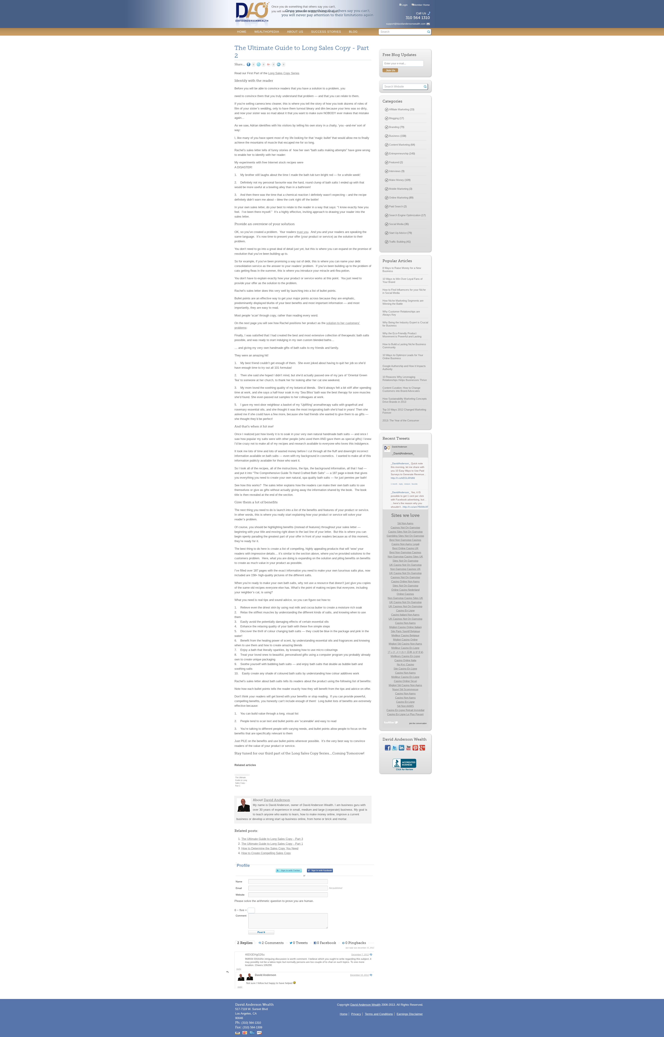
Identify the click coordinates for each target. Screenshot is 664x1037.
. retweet (406, 484)
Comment (241, 915)
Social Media (396, 224)
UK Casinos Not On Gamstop (405, 606)
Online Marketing (398, 197)
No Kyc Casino (405, 664)
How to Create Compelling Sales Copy (266, 853)
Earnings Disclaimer (410, 1014)
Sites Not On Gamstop (405, 560)
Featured (394, 162)
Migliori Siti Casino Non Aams (405, 643)
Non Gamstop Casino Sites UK (405, 556)
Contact (244, 39)
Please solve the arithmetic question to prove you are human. (274, 901)
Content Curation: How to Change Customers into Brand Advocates (401, 389)
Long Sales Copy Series (283, 73)
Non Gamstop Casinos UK (405, 569)
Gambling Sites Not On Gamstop (405, 535)
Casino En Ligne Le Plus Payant (405, 714)
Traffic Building (397, 241)
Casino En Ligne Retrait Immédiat (405, 710)
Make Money (396, 179)
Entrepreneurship (398, 153)
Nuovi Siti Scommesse (405, 689)
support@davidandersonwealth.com (406, 23)
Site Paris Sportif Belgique (405, 631)
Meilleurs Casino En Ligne (405, 656)
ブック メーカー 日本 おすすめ (405, 652)
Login (405, 4)
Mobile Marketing (398, 188)
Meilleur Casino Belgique (405, 635)
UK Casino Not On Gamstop (405, 564)
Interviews (395, 171)
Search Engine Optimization (405, 215)
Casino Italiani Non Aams (405, 614)
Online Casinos (405, 593)
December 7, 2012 (360, 954)
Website (240, 894)
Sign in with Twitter (289, 870)
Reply (238, 969)
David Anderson (265, 975)
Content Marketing (399, 144)
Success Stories (326, 31)
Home (241, 31)
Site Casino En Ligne (405, 668)
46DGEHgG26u (255, 954)
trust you (302, 232)
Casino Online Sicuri (405, 681)
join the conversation (418, 723)
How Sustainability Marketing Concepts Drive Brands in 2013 (404, 400)
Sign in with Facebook (320, 870)
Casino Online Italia (405, 660)
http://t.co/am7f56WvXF (415, 506)
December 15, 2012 (359, 975)
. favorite (414, 484)
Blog (353, 31)
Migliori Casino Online (405, 639)
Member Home (421, 4)
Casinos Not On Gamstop (405, 527)
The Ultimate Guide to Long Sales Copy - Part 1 (241, 781)
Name (239, 881)
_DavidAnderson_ (403, 453)
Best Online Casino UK (405, 548)
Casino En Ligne (405, 610)
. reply (400, 484)
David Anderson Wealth (365, 1004)
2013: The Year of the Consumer (400, 420)
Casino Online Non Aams (405, 581)
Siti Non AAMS (405, 705)
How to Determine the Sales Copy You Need (269, 848)
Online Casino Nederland (405, 589)
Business (394, 135)
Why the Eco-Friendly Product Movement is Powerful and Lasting (401, 335)
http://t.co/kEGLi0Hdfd (403, 478)
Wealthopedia (266, 31)
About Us (295, 31)
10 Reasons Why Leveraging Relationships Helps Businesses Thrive (404, 378)
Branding (394, 127)
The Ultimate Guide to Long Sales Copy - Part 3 (272, 839)
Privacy (356, 1014)
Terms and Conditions (379, 1014)
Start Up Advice (398, 232)
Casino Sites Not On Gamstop (405, 531)
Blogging (394, 118)
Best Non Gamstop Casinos (405, 539)
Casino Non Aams (405, 622)
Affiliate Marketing (399, 109)
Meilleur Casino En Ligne (405, 647)
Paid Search (396, 206)
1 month (394, 484)
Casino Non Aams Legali (405, 544)
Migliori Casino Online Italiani (405, 627)
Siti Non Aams (405, 523)
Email (239, 888)
